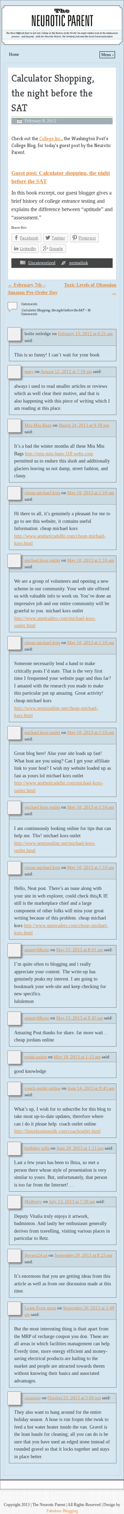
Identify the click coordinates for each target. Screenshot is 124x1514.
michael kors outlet (42, 560)
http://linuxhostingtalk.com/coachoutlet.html (57, 1131)
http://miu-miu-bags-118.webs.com (59, 453)
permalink (78, 262)
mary (29, 371)
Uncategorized (41, 262)
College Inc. (50, 139)
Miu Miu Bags (38, 425)
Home (14, 54)
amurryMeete (36, 949)
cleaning (32, 1398)
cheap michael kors (42, 492)
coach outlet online (42, 1088)
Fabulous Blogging (62, 1510)
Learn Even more (40, 1308)
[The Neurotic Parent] (62, 25)
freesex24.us (36, 1255)
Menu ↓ (107, 54)
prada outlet (35, 1057)
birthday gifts (37, 1148)
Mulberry (33, 1201)
